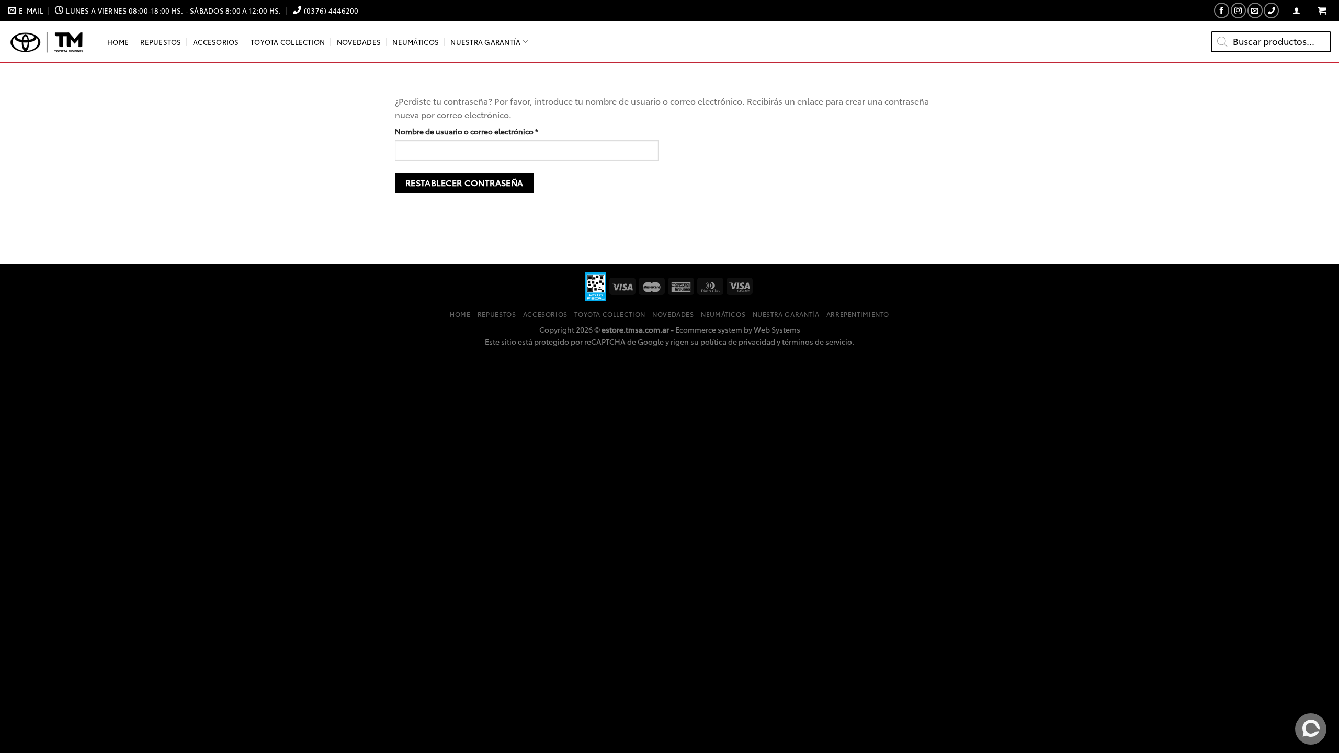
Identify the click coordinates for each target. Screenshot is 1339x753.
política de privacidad (737, 341)
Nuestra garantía (485, 42)
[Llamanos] (1271, 10)
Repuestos (160, 42)
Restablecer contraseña (464, 182)
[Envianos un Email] (1255, 10)
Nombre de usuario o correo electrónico (486, 130)
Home (118, 42)
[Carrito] (1321, 10)
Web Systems (777, 329)
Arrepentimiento (857, 314)
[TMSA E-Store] (50, 42)
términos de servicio (817, 341)
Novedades (359, 42)
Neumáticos (415, 42)
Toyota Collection (288, 42)
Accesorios (216, 42)
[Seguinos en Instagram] (1238, 10)
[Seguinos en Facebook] (1221, 10)
